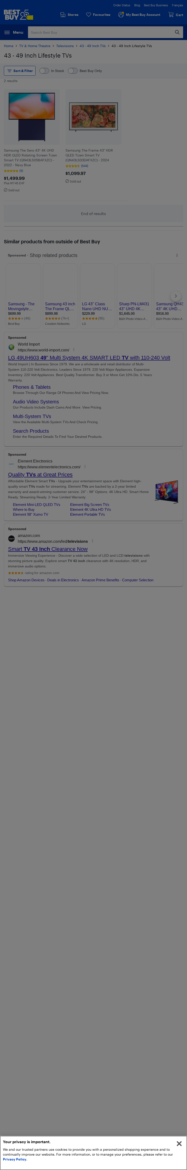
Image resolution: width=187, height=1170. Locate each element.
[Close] (179, 1143)
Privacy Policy (14, 1159)
